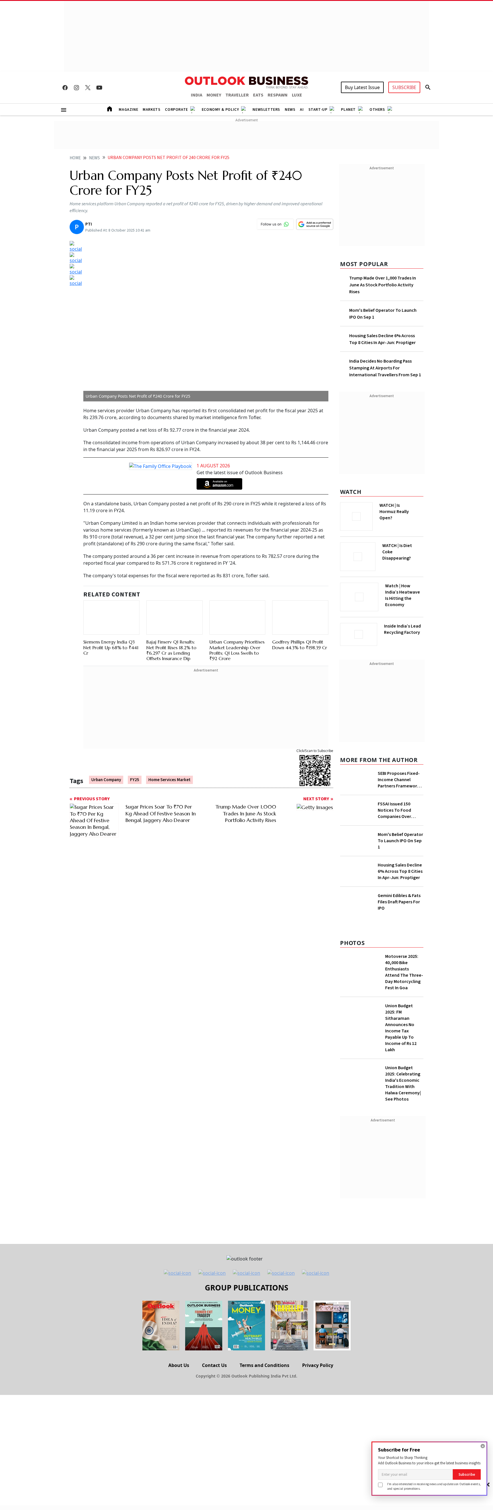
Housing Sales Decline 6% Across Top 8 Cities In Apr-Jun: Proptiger (400, 914)
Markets (151, 109)
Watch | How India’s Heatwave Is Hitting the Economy (402, 598)
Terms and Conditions (264, 1430)
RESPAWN (278, 95)
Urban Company (106, 761)
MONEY (214, 95)
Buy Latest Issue (362, 87)
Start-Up (318, 109)
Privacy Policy (317, 1430)
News (290, 109)
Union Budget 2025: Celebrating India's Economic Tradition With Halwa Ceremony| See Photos (403, 1148)
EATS (258, 95)
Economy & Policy (220, 109)
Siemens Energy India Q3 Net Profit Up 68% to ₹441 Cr (110, 634)
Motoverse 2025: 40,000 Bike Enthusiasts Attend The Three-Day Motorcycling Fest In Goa (404, 1037)
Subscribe (466, 1474)
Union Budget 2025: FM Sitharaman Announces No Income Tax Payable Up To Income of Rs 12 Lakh (401, 1093)
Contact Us (214, 1430)
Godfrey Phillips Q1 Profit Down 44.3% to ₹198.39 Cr (299, 618)
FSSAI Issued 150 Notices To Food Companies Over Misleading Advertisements (394, 808)
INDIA (196, 95)
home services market (169, 761)
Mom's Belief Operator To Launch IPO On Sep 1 (400, 868)
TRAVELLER (237, 95)
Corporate (176, 109)
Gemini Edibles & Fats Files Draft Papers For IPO (399, 967)
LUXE (297, 95)
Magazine (128, 109)
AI (302, 109)
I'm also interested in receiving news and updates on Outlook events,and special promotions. (434, 1486)
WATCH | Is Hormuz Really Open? (404, 508)
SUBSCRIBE (404, 87)
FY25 (134, 761)
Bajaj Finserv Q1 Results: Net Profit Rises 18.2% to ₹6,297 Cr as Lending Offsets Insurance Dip (171, 623)
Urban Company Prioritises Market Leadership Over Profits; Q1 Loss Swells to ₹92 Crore (236, 623)
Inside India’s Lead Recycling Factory (403, 629)
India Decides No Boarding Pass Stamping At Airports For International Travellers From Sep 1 (385, 368)
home (75, 158)
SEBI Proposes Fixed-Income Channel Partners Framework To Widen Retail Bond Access (399, 778)
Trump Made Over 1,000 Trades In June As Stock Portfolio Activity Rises (382, 285)
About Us (178, 1430)
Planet (348, 109)
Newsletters (266, 109)
